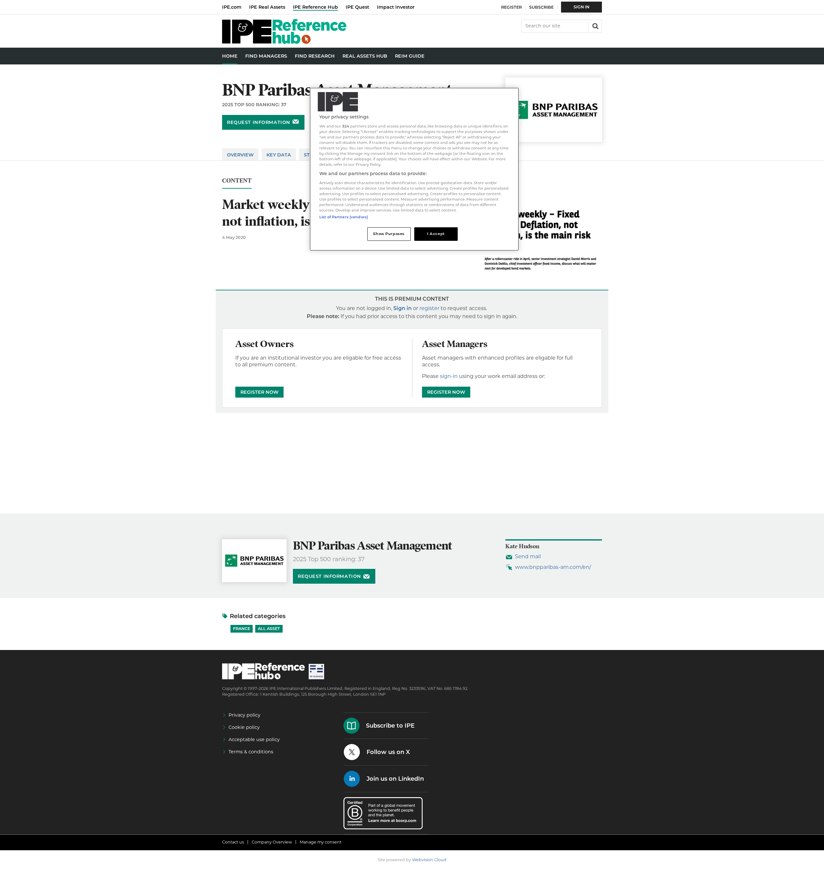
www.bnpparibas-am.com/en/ (553, 567)
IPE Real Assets (267, 7)
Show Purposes (388, 233)
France (241, 628)
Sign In (581, 7)
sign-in (449, 376)
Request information (258, 122)
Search (595, 25)
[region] (414, 169)
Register (511, 7)
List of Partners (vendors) (343, 217)
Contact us (233, 842)
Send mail (528, 556)
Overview (240, 155)
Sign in (402, 308)
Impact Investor (396, 7)
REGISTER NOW (259, 392)
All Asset (269, 628)
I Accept (436, 233)
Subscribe (541, 7)
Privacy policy (244, 715)
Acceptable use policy (254, 739)
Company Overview (272, 842)
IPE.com (231, 7)
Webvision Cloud (429, 859)
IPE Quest (357, 7)
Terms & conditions (251, 752)
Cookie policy (244, 727)
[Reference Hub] (284, 42)
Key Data (279, 155)
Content (237, 180)
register (429, 308)
